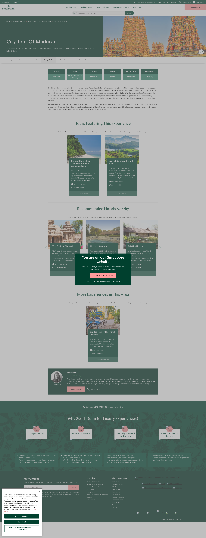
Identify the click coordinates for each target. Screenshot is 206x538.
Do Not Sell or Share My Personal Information (22, 529)
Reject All (22, 522)
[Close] (39, 491)
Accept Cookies (21, 516)
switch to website (103, 275)
